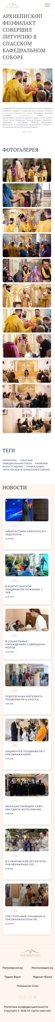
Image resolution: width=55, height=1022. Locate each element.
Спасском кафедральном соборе (18, 113)
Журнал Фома (42, 976)
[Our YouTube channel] (30, 997)
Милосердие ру (42, 967)
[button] (27, 170)
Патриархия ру (12, 967)
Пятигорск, (10, 460)
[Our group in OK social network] (35, 997)
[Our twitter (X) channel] (25, 997)
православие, (35, 466)
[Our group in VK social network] (20, 997)
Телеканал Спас (27, 985)
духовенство (24, 115)
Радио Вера (13, 976)
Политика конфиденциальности (26, 1006)
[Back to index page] (12, 8)
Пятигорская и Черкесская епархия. (26, 469)
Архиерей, (41, 463)
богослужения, (13, 466)
